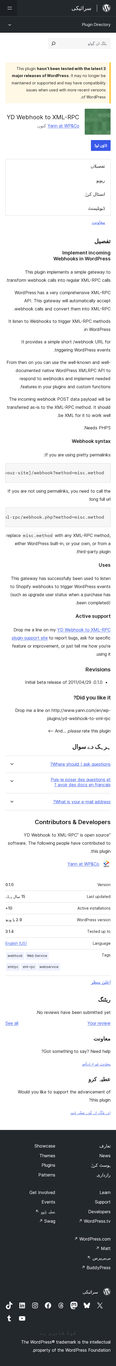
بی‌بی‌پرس (99, 1258)
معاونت (98, 222)
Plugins (48, 1165)
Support (103, 1202)
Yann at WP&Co (63, 125)
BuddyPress (96, 1267)
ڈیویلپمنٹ (96, 208)
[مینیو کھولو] (8, 8)
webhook (15, 956)
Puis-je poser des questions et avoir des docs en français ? (81, 782)
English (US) (16, 943)
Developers (99, 1211)
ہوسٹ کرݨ (101, 1165)
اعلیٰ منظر (101, 982)
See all (11, 1023)
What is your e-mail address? (82, 801)
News (105, 1155)
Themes (47, 1155)
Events (48, 1202)
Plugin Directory (96, 24)
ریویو (100, 180)
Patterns (46, 1175)
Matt (103, 1248)
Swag (47, 1221)
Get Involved (42, 1192)
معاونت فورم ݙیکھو (96, 1063)
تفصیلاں (98, 166)
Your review (99, 1023)
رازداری (104, 1175)
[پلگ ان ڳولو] (53, 43)
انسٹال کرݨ (95, 194)
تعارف (105, 1146)
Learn (105, 1192)
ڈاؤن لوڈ (100, 145)
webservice (49, 967)
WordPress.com (92, 1239)
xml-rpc (29, 967)
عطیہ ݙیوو (45, 1211)
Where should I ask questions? (80, 764)
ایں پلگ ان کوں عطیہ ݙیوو (90, 1112)
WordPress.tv (95, 1221)
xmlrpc (13, 967)
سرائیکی (90, 1292)
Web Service (37, 956)
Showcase (45, 1146)
